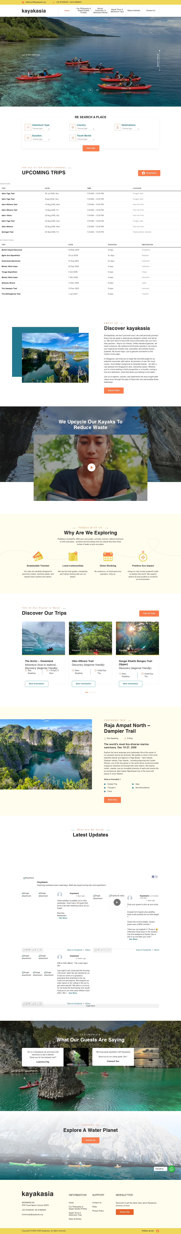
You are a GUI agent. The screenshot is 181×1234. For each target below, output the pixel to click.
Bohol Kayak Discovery (12, 250)
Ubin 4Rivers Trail (9, 204)
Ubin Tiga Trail (8, 194)
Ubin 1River (7, 215)
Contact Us (150, 10)
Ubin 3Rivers (7, 227)
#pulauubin (61, 916)
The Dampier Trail (9, 288)
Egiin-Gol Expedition (11, 255)
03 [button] (97, 90)
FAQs (94, 1207)
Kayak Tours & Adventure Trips (117, 11)
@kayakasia (151, 173)
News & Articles (134, 10)
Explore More (114, 390)
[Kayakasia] (29, 878)
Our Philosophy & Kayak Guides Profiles (84, 11)
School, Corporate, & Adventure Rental (100, 11)
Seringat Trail (7, 232)
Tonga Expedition (9, 272)
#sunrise (60, 913)
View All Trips (149, 613)
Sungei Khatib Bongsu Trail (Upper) (135, 663)
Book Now (112, 800)
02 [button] (91, 90)
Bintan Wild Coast (10, 266)
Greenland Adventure (11, 261)
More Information (36, 684)
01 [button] (84, 90)
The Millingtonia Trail (11, 294)
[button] (86, 692)
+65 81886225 (76, 2)
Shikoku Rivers (8, 283)
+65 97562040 (62, 2)
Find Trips (91, 148)
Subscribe (125, 1212)
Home (67, 10)
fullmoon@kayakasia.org (36, 2)
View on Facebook (74, 950)
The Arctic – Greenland (39, 661)
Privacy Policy (98, 1211)
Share (87, 950)
